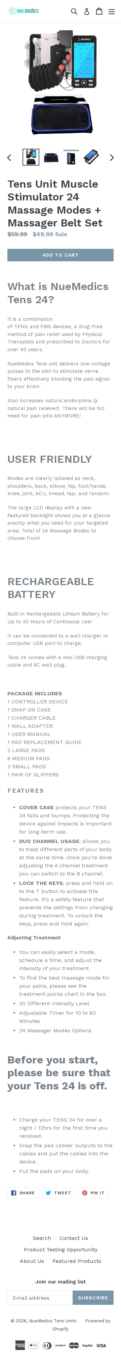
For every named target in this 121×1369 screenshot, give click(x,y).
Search (42, 1238)
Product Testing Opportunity (60, 1249)
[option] (31, 157)
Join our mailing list (60, 1282)
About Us (32, 1261)
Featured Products (76, 1261)
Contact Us (73, 1238)
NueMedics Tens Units (53, 1320)
